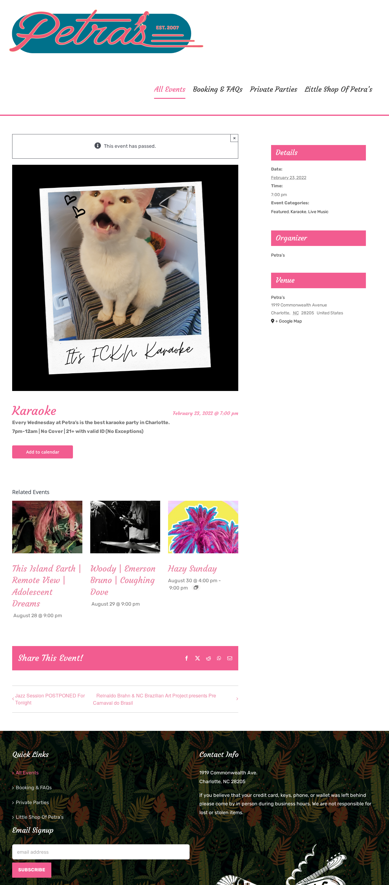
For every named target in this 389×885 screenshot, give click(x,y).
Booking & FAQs (34, 787)
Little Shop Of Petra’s (40, 817)
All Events (27, 773)
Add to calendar (42, 452)
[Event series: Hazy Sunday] (196, 587)
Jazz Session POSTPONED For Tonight (50, 699)
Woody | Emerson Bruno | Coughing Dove (123, 580)
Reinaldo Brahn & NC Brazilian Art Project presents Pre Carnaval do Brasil (154, 699)
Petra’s (278, 255)
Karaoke (298, 211)
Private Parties (32, 802)
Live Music (318, 211)
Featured (280, 211)
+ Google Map (288, 321)
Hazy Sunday (192, 568)
